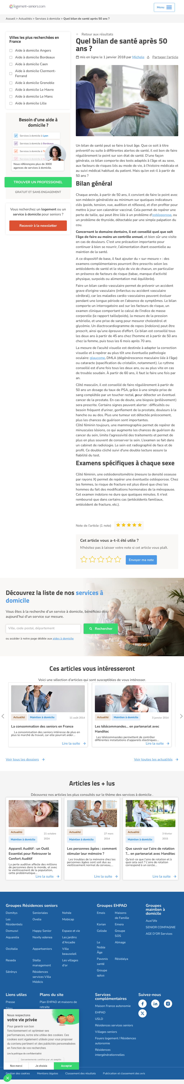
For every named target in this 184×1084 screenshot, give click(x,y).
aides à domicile (63, 639)
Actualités (25, 19)
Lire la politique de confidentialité (24, 1053)
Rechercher (103, 628)
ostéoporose (161, 215)
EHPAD (100, 1012)
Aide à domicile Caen (31, 64)
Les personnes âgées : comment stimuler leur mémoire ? (92, 851)
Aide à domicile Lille (31, 103)
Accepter (66, 1065)
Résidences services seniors (114, 1025)
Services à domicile (47, 19)
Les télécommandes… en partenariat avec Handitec (127, 729)
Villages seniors (106, 1032)
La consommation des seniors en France (42, 726)
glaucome (97, 358)
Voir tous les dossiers (22, 759)
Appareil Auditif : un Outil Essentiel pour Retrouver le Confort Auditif (30, 853)
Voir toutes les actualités (153, 759)
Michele (138, 57)
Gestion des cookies (18, 1073)
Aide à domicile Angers (33, 50)
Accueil (10, 19)
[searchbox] (43, 628)
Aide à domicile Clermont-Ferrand (35, 73)
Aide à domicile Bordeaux (35, 57)
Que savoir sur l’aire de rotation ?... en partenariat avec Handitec (150, 851)
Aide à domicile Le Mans (34, 96)
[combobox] (43, 628)
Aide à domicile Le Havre (34, 89)
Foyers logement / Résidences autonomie (115, 1040)
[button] (7, 1078)
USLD (99, 1019)
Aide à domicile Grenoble (34, 82)
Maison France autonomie (113, 1006)
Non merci (16, 1065)
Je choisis (41, 1065)
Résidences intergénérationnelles (110, 1052)
